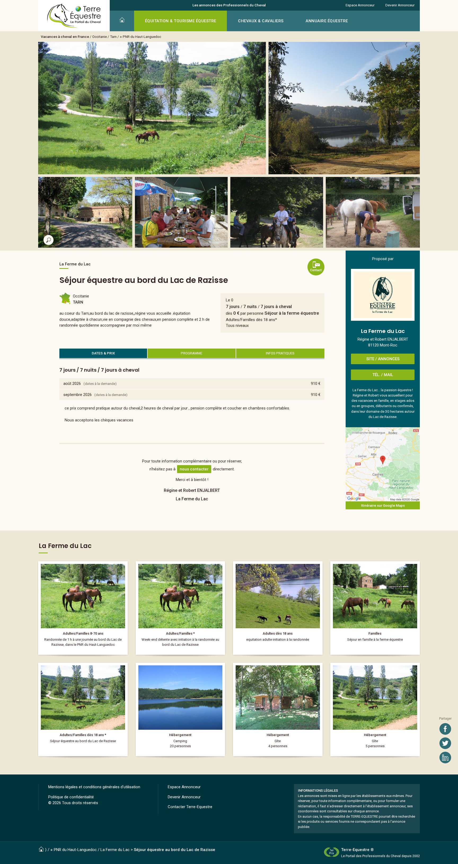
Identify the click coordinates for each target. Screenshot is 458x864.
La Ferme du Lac (115, 849)
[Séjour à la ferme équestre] (180, 608)
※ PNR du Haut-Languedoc (140, 36)
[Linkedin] (445, 757)
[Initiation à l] (278, 608)
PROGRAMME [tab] (191, 353)
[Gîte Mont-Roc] (278, 709)
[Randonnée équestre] (83, 608)
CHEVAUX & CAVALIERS (261, 21)
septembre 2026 (77, 394)
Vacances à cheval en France (65, 36)
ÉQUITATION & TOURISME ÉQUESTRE (180, 21)
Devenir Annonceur (400, 5)
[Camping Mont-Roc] (180, 709)
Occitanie (99, 36)
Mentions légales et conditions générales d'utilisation (94, 787)
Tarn (113, 36)
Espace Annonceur (360, 5)
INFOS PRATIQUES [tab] (280, 353)
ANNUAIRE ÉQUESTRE (327, 21)
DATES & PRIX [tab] (103, 353)
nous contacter (194, 469)
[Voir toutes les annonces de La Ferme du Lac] (383, 295)
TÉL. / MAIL (382, 374)
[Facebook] (445, 729)
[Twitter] (445, 743)
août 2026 (72, 383)
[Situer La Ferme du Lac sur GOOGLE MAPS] (383, 464)
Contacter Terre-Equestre (190, 806)
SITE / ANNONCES (382, 359)
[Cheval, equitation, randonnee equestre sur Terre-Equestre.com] (74, 16)
